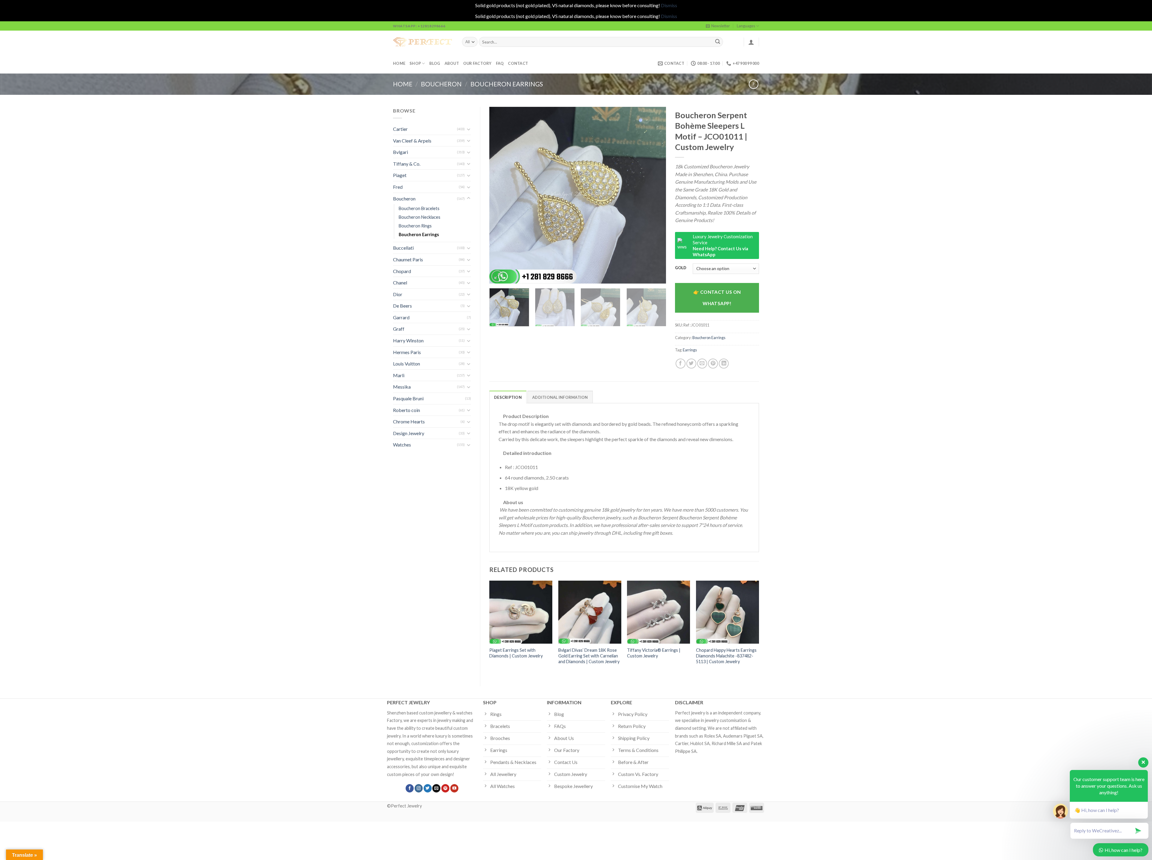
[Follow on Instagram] (419, 788)
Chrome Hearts (409, 421)
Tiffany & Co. (406, 164)
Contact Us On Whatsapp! (720, 297)
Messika (402, 386)
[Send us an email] (436, 788)
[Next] (655, 195)
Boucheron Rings (415, 225)
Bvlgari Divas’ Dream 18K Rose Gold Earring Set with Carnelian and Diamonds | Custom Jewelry (589, 656)
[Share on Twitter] (691, 363)
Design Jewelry (408, 433)
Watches (402, 444)
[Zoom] (497, 276)
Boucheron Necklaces (419, 217)
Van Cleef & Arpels (412, 140)
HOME (399, 63)
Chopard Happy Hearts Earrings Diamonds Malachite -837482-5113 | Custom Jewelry (726, 656)
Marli (398, 375)
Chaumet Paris (408, 259)
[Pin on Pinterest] (713, 363)
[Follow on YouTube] (454, 788)
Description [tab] (508, 397)
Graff (398, 329)
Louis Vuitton (406, 363)
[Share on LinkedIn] (724, 363)
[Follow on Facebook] (410, 788)
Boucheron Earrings (506, 84)
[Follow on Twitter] (428, 788)
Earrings (690, 349)
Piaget (399, 175)
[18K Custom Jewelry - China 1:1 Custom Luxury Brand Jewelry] (423, 42)
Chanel (400, 282)
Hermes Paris (407, 352)
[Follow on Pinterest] (445, 788)
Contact (518, 63)
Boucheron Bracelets (419, 208)
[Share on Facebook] (681, 363)
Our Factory (477, 63)
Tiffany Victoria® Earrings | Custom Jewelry (653, 653)
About (452, 63)
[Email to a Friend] (702, 363)
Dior (397, 294)
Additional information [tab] (560, 397)
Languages (746, 25)
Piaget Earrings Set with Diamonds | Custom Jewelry (516, 653)
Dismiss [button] (669, 5)
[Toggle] (468, 129)
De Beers (402, 305)
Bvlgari (400, 152)
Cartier (400, 129)
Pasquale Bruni (408, 398)
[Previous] (500, 195)
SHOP (415, 63)
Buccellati (403, 248)
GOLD (680, 268)
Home (402, 84)
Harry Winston (408, 340)
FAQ (500, 63)
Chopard (402, 271)
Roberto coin (406, 410)
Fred (398, 187)
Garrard (401, 317)
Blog (434, 63)
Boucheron (441, 84)
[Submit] (717, 42)
